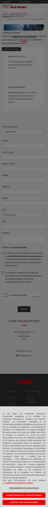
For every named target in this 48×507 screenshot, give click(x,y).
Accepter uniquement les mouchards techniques (24, 495)
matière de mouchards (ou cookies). (19, 483)
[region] (24, 456)
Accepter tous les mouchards (24, 502)
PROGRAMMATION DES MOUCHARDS (24, 488)
